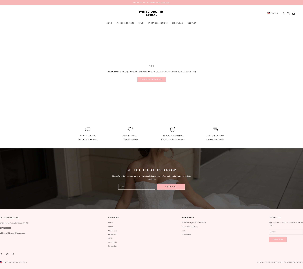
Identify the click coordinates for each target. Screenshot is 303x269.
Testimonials (186, 234)
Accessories (112, 234)
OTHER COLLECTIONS (158, 23)
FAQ (183, 230)
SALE (141, 23)
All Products (112, 230)
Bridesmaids (112, 242)
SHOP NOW (165, 2)
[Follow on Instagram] (7, 254)
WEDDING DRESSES (125, 23)
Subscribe (170, 187)
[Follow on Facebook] (1, 254)
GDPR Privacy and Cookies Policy (194, 222)
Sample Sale (112, 246)
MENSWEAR (177, 23)
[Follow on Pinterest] (13, 254)
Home (109, 23)
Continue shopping (151, 79)
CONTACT (192, 23)
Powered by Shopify (293, 262)
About (110, 226)
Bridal (110, 238)
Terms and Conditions (190, 226)
